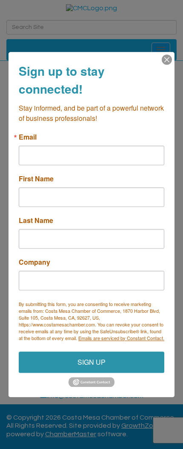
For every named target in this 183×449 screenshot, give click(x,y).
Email (28, 137)
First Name (36, 178)
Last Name (36, 220)
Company (34, 262)
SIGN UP (91, 362)
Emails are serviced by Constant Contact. (121, 338)
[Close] (167, 59)
